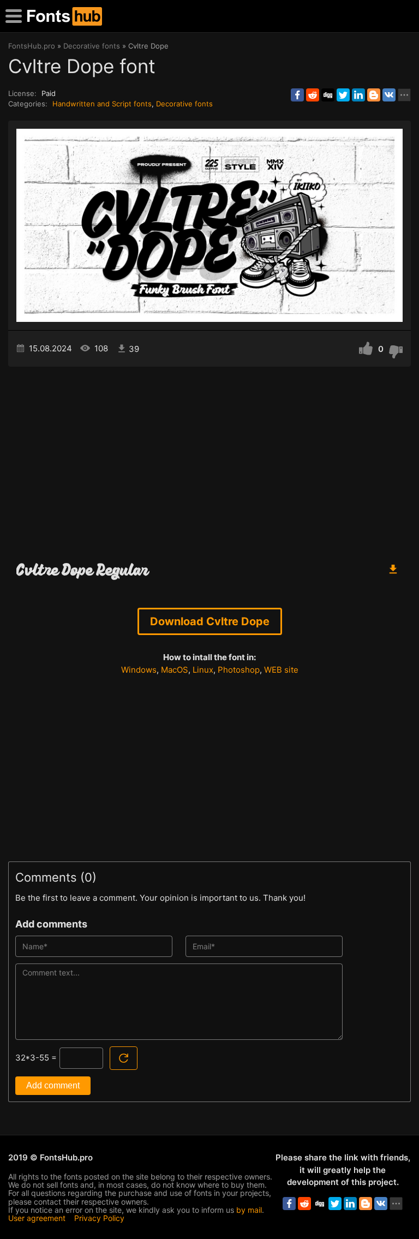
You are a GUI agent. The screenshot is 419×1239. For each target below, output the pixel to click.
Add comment (53, 1085)
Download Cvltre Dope (210, 621)
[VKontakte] (389, 94)
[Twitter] (343, 94)
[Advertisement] (209, 459)
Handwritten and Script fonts (102, 103)
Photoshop (239, 670)
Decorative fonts (184, 103)
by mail (249, 1209)
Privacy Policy (99, 1218)
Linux (203, 670)
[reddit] (312, 94)
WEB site (281, 670)
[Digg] (327, 94)
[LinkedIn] (358, 94)
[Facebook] (297, 94)
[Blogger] (373, 94)
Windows (139, 670)
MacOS (174, 670)
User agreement (36, 1218)
